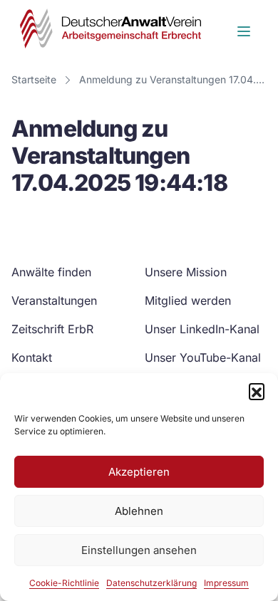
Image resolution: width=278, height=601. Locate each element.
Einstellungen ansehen (139, 550)
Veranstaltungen (54, 300)
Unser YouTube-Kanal (203, 357)
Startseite (33, 79)
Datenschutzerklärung (151, 583)
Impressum (226, 583)
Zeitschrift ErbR (52, 329)
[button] (256, 391)
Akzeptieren (139, 472)
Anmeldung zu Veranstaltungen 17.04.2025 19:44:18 (175, 79)
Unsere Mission (186, 272)
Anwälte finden (51, 272)
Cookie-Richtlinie (64, 583)
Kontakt (31, 357)
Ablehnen (139, 511)
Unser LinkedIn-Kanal (202, 329)
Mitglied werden (188, 300)
